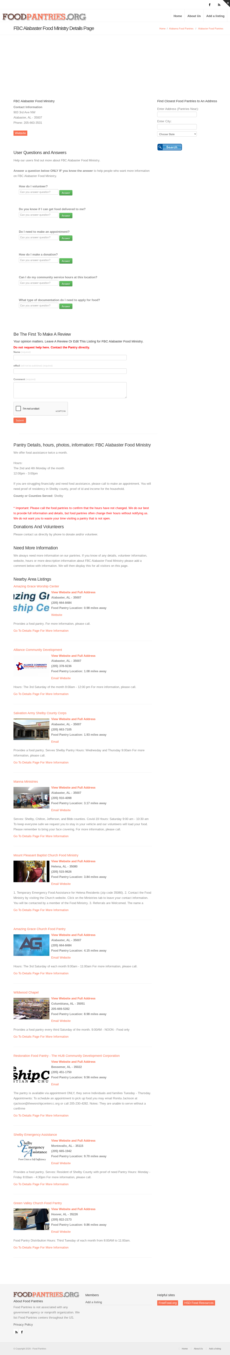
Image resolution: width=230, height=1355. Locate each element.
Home (178, 16)
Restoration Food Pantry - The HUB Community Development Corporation (66, 1056)
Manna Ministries (25, 781)
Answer (66, 193)
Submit (20, 420)
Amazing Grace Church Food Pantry (39, 929)
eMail (33, 365)
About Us (194, 16)
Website (20, 133)
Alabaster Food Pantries (210, 28)
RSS (15, 1331)
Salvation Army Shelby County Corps (39, 713)
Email (55, 678)
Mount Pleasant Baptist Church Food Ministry (45, 855)
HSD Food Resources (199, 1303)
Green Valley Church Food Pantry (37, 1203)
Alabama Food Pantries (181, 28)
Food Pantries (45, 18)
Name (22, 352)
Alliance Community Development (37, 650)
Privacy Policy (23, 1324)
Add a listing (215, 16)
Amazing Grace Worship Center (36, 586)
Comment (24, 379)
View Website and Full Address (73, 592)
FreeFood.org (168, 1303)
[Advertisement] (115, 62)
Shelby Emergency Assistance (35, 1134)
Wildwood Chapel (26, 992)
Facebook (21, 1331)
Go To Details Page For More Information (40, 630)
